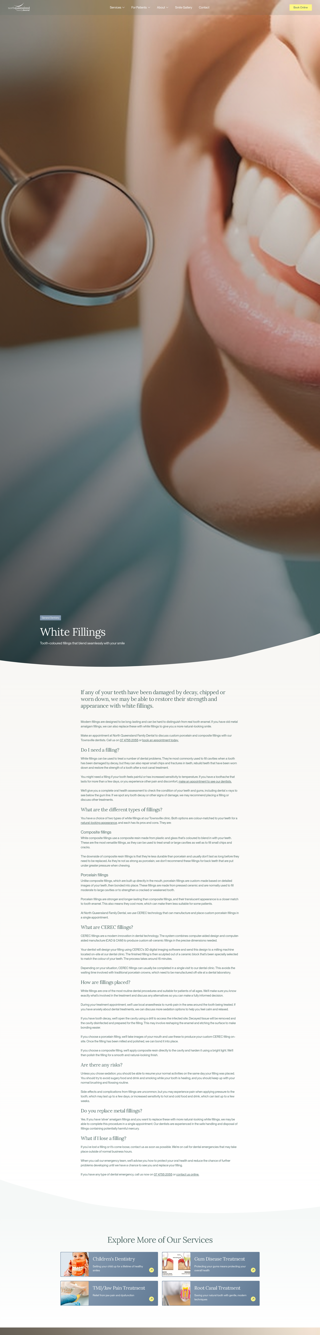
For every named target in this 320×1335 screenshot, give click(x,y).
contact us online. (187, 1174)
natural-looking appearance (99, 823)
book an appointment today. (160, 740)
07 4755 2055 (129, 740)
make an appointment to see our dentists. (205, 781)
